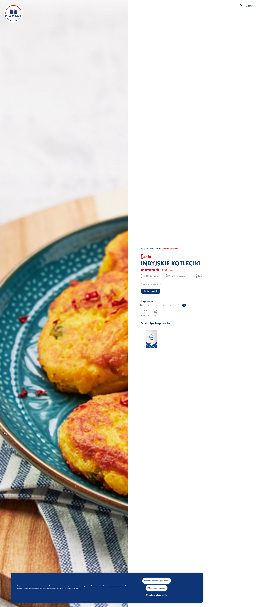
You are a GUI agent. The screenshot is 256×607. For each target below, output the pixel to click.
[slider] (141, 305)
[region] (107, 588)
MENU (249, 6)
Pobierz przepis (150, 291)
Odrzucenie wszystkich (156, 587)
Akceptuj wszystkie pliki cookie (156, 580)
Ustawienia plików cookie (156, 595)
